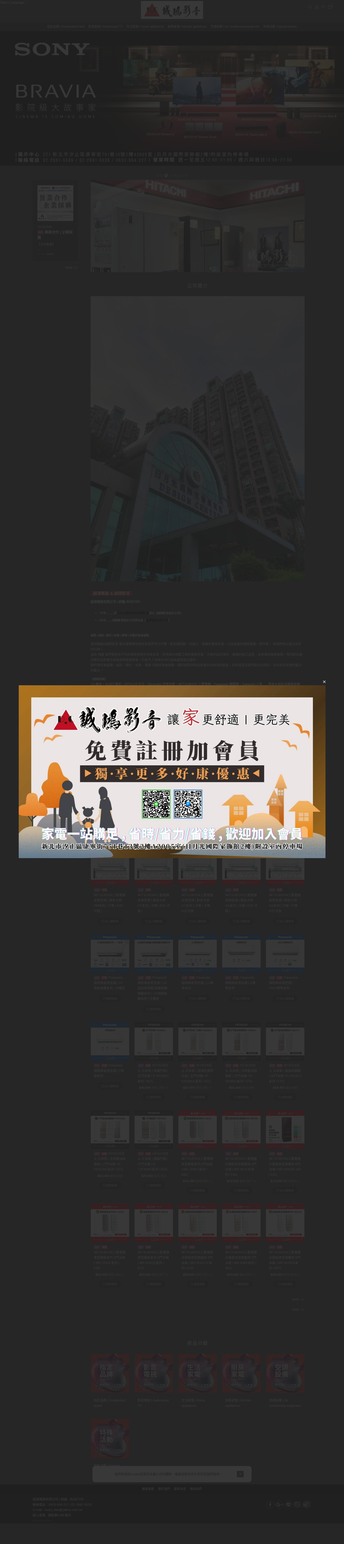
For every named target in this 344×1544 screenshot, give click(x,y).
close (324, 681)
